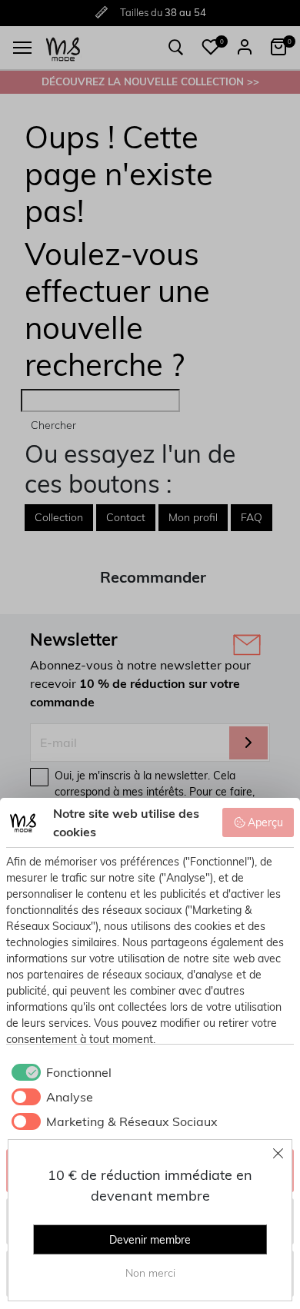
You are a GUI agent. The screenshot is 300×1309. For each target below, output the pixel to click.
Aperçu (265, 822)
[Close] (278, 1153)
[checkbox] (59, 1072)
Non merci (150, 1273)
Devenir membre (150, 1240)
